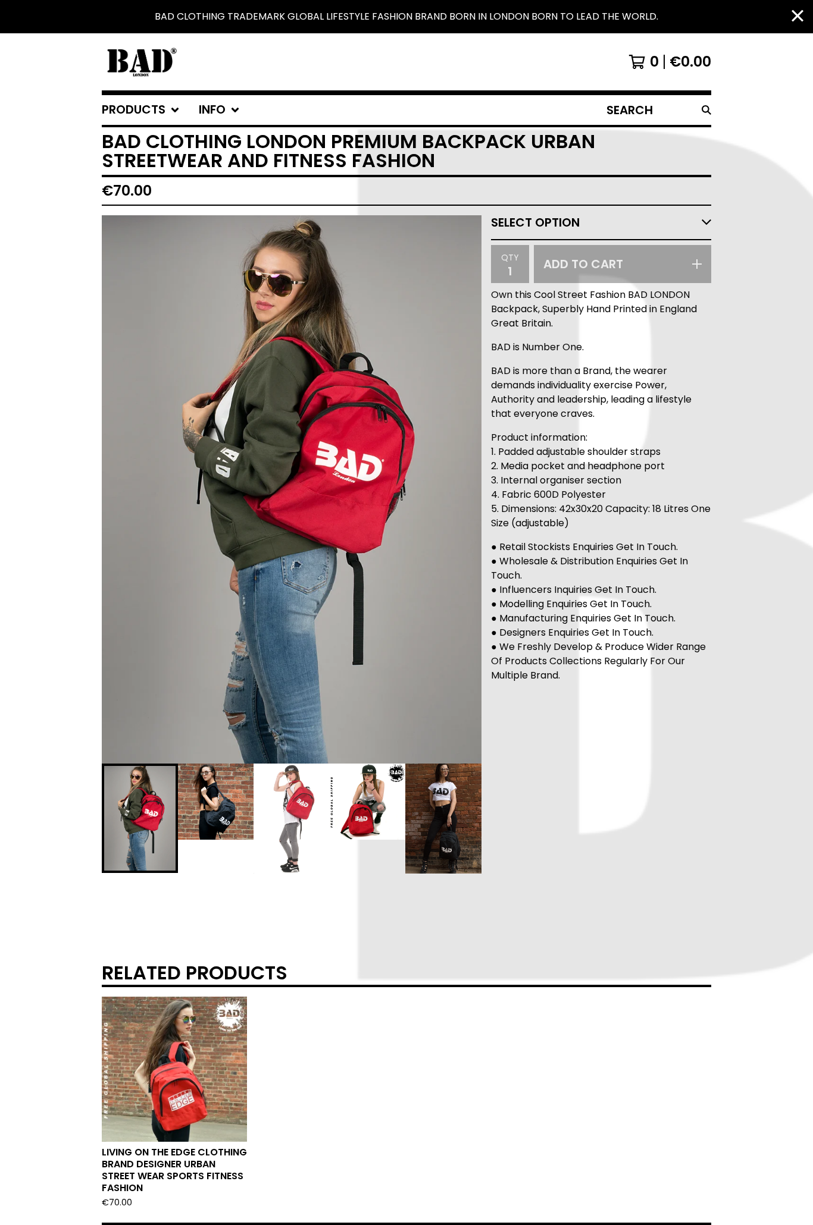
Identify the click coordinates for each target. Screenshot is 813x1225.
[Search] (706, 110)
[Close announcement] (797, 17)
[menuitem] (141, 110)
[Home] (140, 62)
